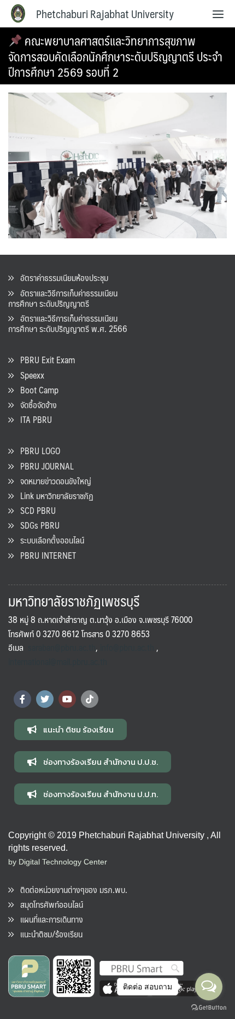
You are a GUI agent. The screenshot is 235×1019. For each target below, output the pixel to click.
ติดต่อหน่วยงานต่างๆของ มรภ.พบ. (70, 889)
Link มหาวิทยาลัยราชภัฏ (53, 495)
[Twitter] (45, 699)
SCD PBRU (35, 510)
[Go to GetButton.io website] (208, 1007)
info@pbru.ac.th (127, 647)
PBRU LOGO (37, 450)
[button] (70, 729)
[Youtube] (67, 699)
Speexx (29, 375)
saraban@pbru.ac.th (62, 647)
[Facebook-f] (22, 699)
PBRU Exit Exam (44, 359)
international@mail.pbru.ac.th (57, 661)
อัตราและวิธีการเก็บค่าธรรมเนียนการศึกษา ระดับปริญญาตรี (63, 298)
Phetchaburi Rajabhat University (105, 13)
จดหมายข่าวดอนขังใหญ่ (52, 480)
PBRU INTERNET (45, 555)
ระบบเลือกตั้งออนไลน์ (49, 540)
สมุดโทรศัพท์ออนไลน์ (48, 904)
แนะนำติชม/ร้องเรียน (48, 933)
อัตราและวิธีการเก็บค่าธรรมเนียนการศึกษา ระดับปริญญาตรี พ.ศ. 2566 (67, 323)
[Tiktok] (89, 699)
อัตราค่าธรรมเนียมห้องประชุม (61, 277)
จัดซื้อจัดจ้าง (35, 404)
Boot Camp (36, 389)
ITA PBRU (33, 419)
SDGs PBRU (37, 525)
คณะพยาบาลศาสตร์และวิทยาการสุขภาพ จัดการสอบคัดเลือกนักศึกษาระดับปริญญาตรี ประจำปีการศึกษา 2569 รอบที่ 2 (115, 56)
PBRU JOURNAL (44, 466)
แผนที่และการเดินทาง (48, 919)
